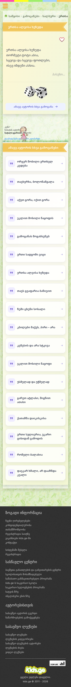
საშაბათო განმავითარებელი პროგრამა (28, 578)
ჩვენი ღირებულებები (17, 520)
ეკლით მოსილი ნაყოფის (35, 218)
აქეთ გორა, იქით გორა (33, 200)
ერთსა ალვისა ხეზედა (33, 272)
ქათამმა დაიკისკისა (31, 418)
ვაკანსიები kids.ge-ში (18, 538)
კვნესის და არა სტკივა (33, 345)
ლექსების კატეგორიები (19, 639)
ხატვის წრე (12, 591)
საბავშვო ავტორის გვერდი (21, 613)
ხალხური (49, 16)
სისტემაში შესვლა (16, 549)
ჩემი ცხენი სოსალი (31, 309)
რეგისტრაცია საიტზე (17, 533)
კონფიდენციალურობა (18, 525)
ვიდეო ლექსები (14, 652)
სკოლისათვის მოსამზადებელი (23, 574)
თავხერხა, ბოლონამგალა (35, 181)
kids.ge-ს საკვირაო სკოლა (21, 582)
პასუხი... (58, 74)
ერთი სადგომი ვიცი (31, 254)
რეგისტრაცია (13, 554)
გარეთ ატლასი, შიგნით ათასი (33, 400)
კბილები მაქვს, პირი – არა (36, 327)
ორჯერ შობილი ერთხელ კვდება (35, 163)
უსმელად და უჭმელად (33, 382)
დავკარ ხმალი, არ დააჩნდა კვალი (36, 472)
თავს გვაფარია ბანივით (34, 291)
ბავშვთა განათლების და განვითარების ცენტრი (33, 569)
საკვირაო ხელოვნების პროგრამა (25, 587)
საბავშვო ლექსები (16, 634)
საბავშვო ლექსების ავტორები (23, 643)
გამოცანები (31, 16)
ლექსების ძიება (14, 647)
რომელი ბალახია (30, 454)
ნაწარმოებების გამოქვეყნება (22, 617)
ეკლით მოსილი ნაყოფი (34, 363)
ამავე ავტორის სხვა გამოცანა (34, 106)
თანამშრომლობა (15, 529)
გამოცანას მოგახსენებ (33, 236)
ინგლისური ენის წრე (17, 596)
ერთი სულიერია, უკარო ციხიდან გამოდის (34, 436)
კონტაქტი (11, 542)
